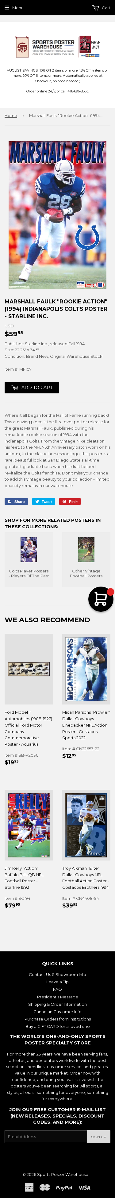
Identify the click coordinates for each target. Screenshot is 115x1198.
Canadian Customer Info (57, 1011)
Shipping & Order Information (57, 1004)
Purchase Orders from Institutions (58, 1019)
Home (11, 115)
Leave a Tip (57, 981)
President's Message (57, 996)
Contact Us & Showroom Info (57, 974)
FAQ (57, 989)
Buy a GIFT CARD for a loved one (57, 1026)
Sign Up (98, 1136)
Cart (105, 7)
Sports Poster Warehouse (62, 1174)
